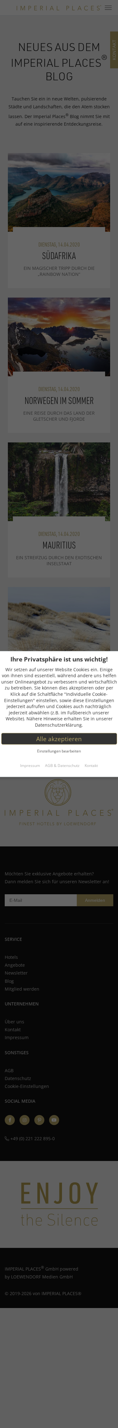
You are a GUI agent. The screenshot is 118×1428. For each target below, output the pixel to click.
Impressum (30, 765)
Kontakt (91, 765)
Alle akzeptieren (59, 738)
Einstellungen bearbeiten (59, 751)
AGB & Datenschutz (62, 765)
